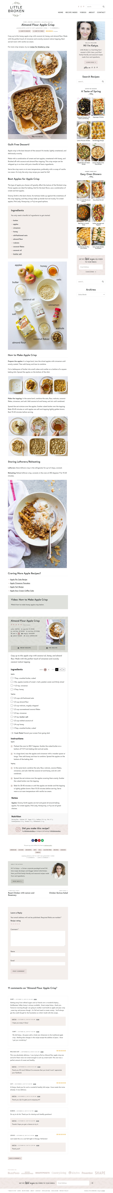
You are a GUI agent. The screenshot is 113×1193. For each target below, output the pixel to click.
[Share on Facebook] (33, 840)
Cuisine (21, 849)
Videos (83, 12)
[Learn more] (91, 30)
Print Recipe (25, 648)
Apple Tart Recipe (17, 587)
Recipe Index (72, 12)
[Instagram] (81, 6)
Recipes (30, 22)
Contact (101, 12)
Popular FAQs (46, 1190)
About (92, 12)
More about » (17, 881)
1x (56, 669)
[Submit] (103, 6)
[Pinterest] (84, 6)
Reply (35, 999)
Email (13, 960)
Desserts (37, 22)
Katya (23, 28)
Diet (35, 849)
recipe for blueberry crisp (39, 47)
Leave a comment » (43, 857)
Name (13, 951)
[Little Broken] (16, 9)
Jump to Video (39, 31)
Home (60, 12)
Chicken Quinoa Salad (58, 893)
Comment (15, 929)
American (13, 849)
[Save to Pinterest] (39, 840)
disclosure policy (48, 845)
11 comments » (54, 28)
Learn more (90, 62)
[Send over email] (42, 840)
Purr (103, 1190)
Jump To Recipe (25, 31)
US (45, 669)
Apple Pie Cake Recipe (18, 579)
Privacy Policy (64, 1190)
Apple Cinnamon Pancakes (20, 583)
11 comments (31, 857)
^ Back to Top (12, 1190)
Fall (40, 849)
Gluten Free (47, 849)
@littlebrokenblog (29, 831)
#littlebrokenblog (55, 831)
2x (60, 669)
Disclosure (54, 1190)
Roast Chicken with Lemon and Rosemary (21, 894)
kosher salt (17, 254)
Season (63, 849)
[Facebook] (79, 6)
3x (63, 669)
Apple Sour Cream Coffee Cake (22, 591)
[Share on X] (36, 840)
